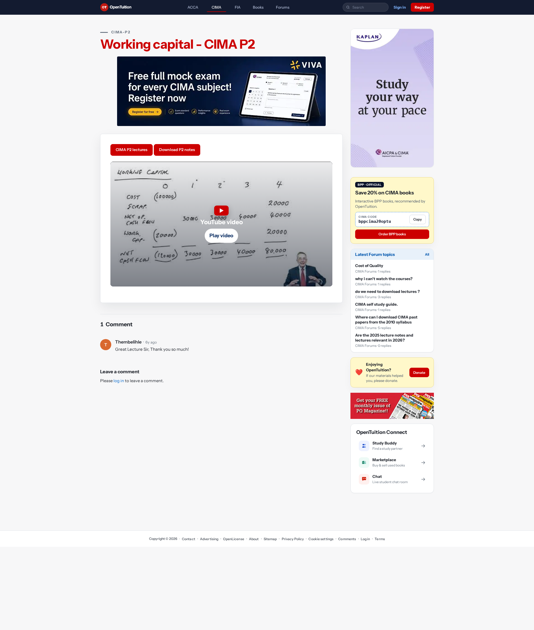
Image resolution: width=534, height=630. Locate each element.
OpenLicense (233, 539)
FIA (238, 7)
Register (422, 7)
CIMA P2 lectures (131, 149)
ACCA (192, 7)
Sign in (400, 7)
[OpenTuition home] (117, 7)
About (254, 539)
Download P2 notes (177, 149)
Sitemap (270, 539)
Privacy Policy (293, 539)
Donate (419, 372)
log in (118, 380)
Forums (283, 7)
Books (258, 7)
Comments (347, 539)
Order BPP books (392, 234)
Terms (380, 539)
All (427, 255)
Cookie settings (320, 539)
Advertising (209, 539)
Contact (188, 539)
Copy (417, 220)
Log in (365, 539)
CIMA (216, 7)
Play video (221, 236)
